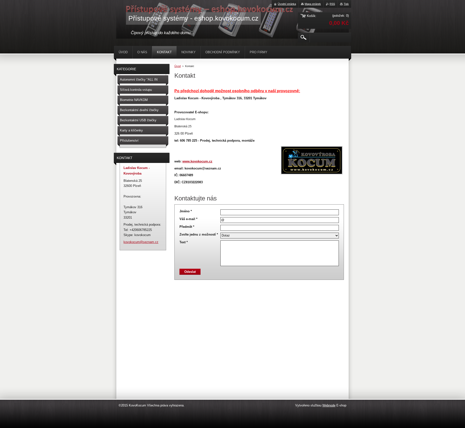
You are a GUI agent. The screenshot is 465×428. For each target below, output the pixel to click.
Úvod (177, 66)
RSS (332, 3)
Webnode (328, 405)
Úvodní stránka (287, 3)
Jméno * (185, 211)
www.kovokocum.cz (197, 161)
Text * (183, 242)
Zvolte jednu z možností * (198, 234)
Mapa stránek (313, 3)
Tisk (346, 3)
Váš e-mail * (188, 219)
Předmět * (186, 227)
